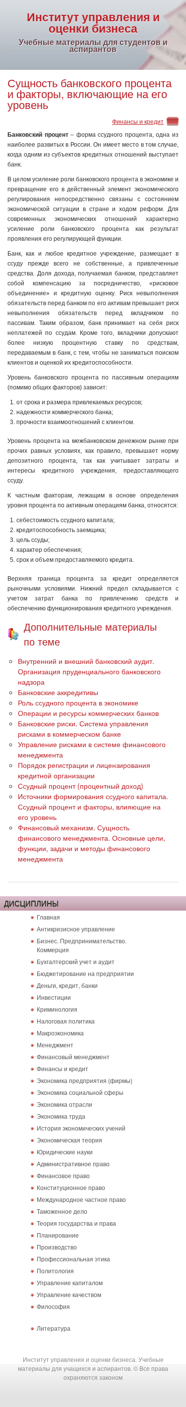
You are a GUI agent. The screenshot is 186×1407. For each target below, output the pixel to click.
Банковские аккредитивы (58, 692)
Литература (53, 1328)
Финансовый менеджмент (73, 1056)
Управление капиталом (70, 1282)
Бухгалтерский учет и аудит (76, 961)
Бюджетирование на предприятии (85, 973)
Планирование (58, 1235)
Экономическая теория (69, 1140)
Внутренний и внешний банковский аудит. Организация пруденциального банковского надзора (89, 671)
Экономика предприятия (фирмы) (84, 1080)
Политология (55, 1270)
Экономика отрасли (64, 1104)
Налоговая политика (66, 1021)
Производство (57, 1247)
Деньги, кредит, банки (67, 985)
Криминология (57, 1009)
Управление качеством (69, 1294)
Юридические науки (65, 1151)
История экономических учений (81, 1128)
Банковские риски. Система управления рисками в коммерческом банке (83, 728)
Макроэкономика (60, 1032)
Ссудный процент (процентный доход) (80, 786)
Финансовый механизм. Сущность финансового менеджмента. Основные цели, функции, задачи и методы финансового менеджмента (91, 843)
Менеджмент (55, 1044)
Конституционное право (71, 1187)
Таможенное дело (62, 1211)
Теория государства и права (76, 1223)
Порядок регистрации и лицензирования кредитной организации (84, 770)
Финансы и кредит (138, 121)
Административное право (73, 1163)
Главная (48, 917)
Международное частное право (81, 1199)
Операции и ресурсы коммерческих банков (88, 713)
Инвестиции (54, 997)
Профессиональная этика (73, 1258)
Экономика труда (61, 1116)
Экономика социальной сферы (80, 1092)
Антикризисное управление (76, 928)
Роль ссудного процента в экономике (78, 702)
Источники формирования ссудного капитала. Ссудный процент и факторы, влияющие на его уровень (93, 806)
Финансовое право (63, 1175)
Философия (53, 1306)
